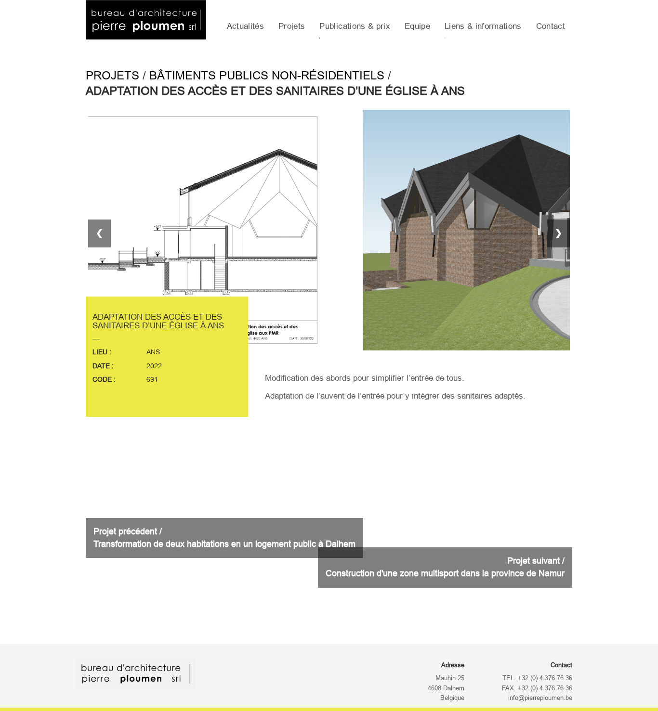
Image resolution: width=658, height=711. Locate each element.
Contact (550, 26)
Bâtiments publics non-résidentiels (266, 75)
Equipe (417, 26)
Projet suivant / (445, 567)
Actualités (245, 26)
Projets (291, 26)
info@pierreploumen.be (540, 698)
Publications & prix (354, 26)
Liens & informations (483, 26)
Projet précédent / (224, 538)
